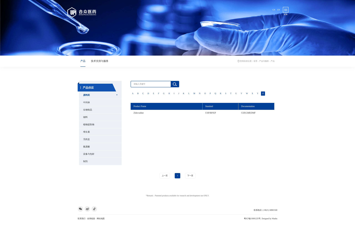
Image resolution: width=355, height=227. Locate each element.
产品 (82, 61)
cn (273, 10)
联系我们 (81, 219)
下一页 (190, 176)
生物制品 (87, 110)
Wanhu (274, 219)
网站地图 (101, 219)
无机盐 (86, 139)
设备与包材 (88, 154)
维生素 (86, 132)
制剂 (85, 161)
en (278, 10)
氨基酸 (86, 146)
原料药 (86, 95)
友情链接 (91, 219)
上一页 (165, 176)
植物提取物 (88, 124)
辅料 (85, 117)
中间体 (86, 102)
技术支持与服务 (99, 61)
